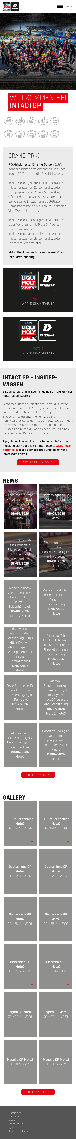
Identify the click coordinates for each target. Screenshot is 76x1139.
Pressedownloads (18, 1131)
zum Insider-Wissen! (38, 462)
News (11, 1128)
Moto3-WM (14, 1116)
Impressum (14, 1120)
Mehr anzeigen (38, 774)
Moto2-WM (14, 1113)
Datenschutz (15, 1124)
